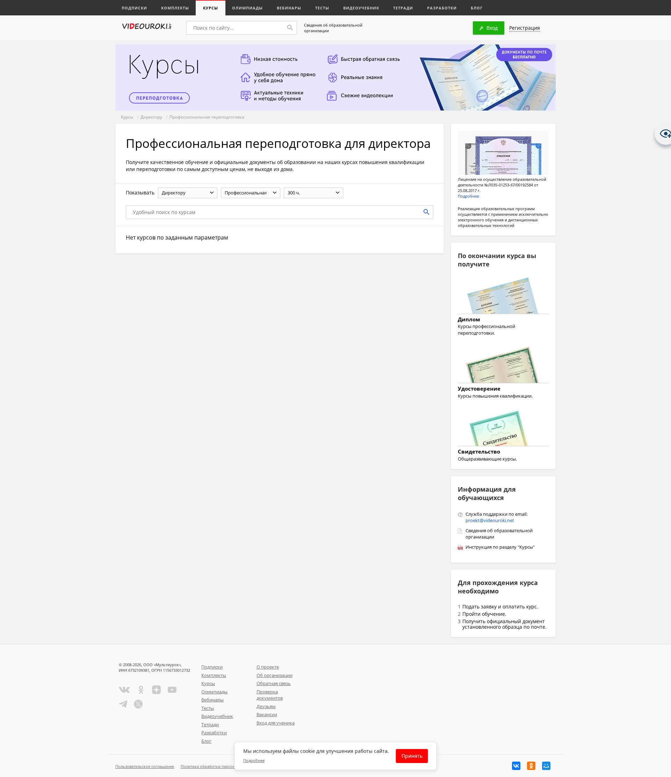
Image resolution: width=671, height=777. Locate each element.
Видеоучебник (361, 7)
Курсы (210, 7)
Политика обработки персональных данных (222, 766)
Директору (151, 117)
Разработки (442, 7)
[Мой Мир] (546, 766)
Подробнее (468, 196)
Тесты (322, 7)
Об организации (275, 675)
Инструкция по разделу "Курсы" (500, 547)
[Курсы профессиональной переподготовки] (503, 296)
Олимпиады (247, 7)
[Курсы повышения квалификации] (503, 366)
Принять (412, 756)
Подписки (134, 7)
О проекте (268, 667)
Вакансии (267, 714)
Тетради (403, 7)
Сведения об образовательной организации (333, 27)
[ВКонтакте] (516, 766)
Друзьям (266, 706)
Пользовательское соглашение (144, 766)
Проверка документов (270, 695)
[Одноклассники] (531, 766)
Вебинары (289, 7)
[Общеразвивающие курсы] (503, 428)
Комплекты (175, 7)
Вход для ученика (276, 723)
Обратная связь (274, 683)
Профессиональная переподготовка (206, 117)
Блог (477, 7)
